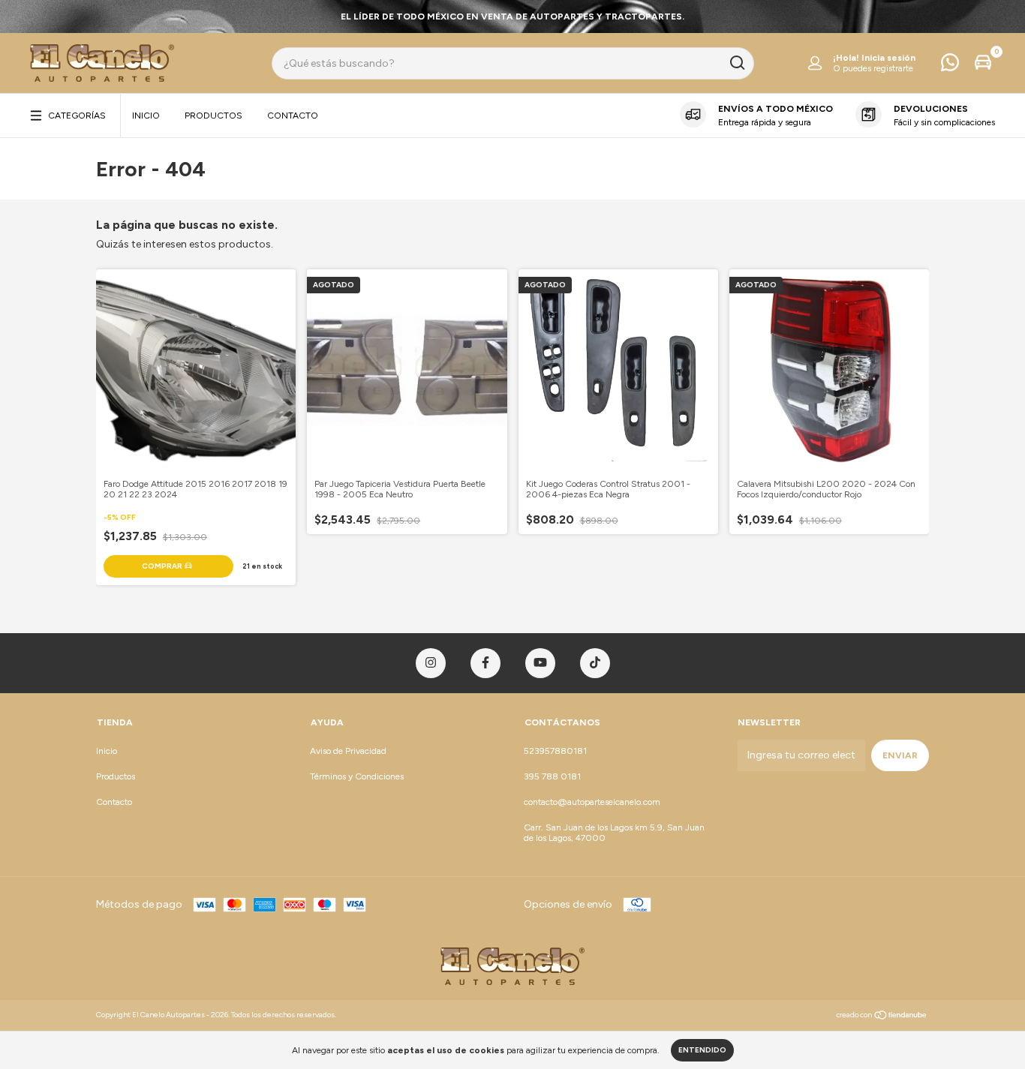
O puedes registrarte (873, 68)
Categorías (77, 115)
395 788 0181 (552, 776)
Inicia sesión (888, 58)
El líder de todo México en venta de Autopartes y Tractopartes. (512, 16)
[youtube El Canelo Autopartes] (540, 663)
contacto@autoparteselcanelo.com (592, 802)
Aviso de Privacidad (348, 751)
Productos (213, 115)
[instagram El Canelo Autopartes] (431, 663)
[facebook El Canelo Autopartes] (485, 663)
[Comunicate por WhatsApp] (949, 66)
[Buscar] (736, 63)
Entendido (702, 1050)
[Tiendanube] (882, 1016)
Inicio (146, 115)
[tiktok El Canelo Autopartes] (595, 663)
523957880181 (555, 751)
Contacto (292, 115)
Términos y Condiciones (357, 776)
